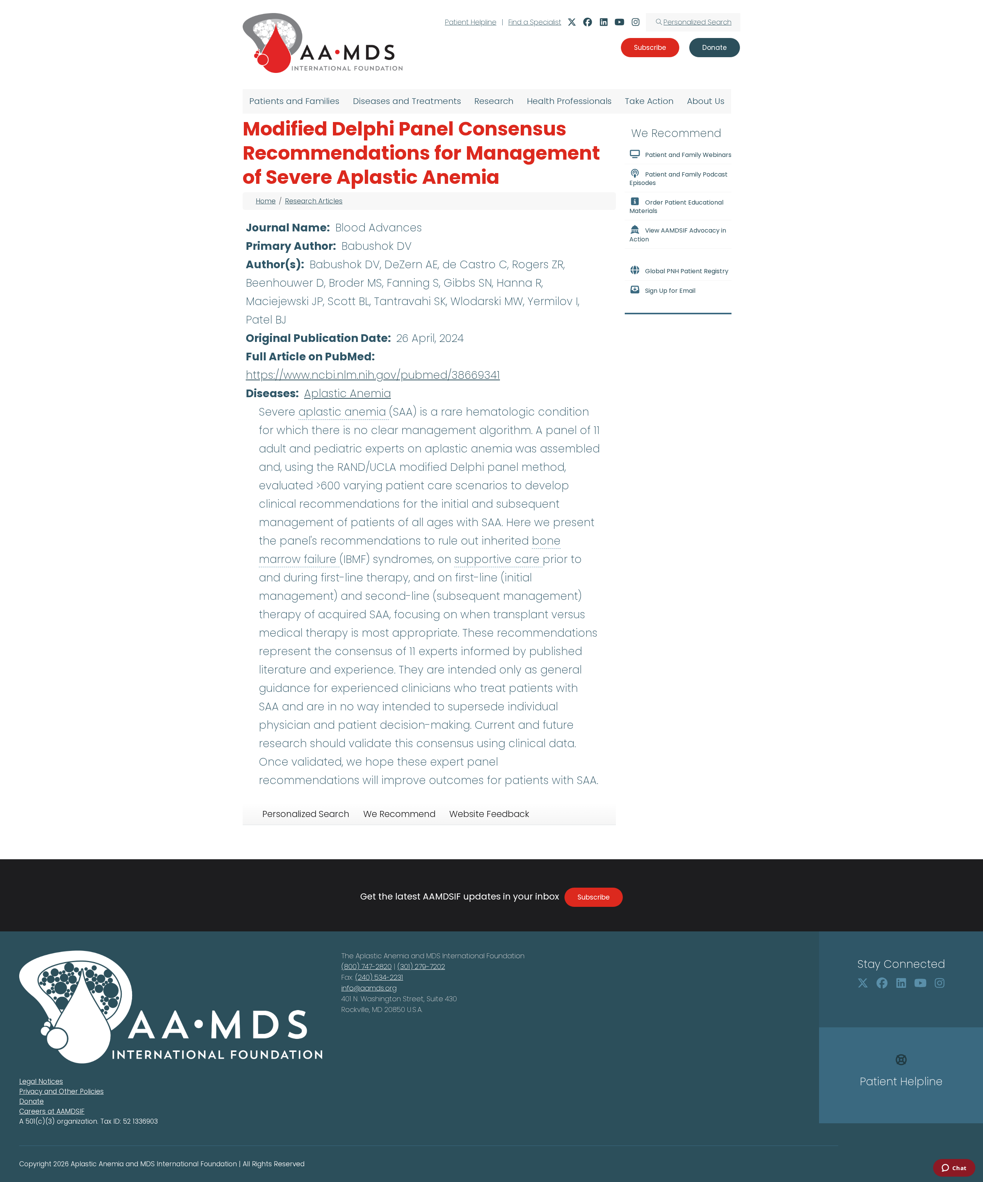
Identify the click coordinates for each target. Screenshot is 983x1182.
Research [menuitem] (493, 101)
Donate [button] (714, 47)
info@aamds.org (369, 988)
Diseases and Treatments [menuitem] (407, 101)
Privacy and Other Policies (61, 1091)
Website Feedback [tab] (489, 814)
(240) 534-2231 (379, 977)
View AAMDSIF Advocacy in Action (677, 235)
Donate (31, 1101)
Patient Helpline (470, 22)
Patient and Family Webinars (688, 154)
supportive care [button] (498, 559)
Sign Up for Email (670, 290)
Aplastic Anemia (347, 393)
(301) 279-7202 (421, 966)
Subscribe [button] (650, 47)
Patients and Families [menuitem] (294, 101)
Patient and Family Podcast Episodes (678, 178)
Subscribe (594, 897)
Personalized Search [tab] (305, 814)
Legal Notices (41, 1081)
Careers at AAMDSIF (51, 1111)
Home (266, 201)
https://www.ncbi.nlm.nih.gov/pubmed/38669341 (373, 375)
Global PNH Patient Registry (686, 271)
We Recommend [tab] (399, 814)
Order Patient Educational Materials (676, 206)
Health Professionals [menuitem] (569, 101)
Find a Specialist (534, 22)
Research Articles (314, 201)
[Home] (322, 43)
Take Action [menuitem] (649, 101)
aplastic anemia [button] (343, 411)
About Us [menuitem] (706, 101)
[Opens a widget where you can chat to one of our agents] (954, 1168)
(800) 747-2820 (366, 966)
